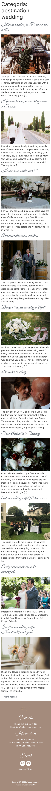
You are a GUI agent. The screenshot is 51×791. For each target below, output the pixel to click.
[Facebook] (28, 763)
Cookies (21, 769)
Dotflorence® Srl (30, 785)
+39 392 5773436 (29, 724)
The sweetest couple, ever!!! (19, 171)
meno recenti (9, 696)
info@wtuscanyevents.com (28, 727)
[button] (47, 7)
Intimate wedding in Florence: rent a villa (24, 27)
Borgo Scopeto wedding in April (23, 307)
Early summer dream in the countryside (18, 569)
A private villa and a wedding (19, 235)
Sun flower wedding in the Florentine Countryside (17, 630)
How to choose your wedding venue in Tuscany (24, 104)
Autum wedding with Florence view (24, 498)
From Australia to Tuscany (20, 433)
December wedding (13, 372)
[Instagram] (22, 763)
